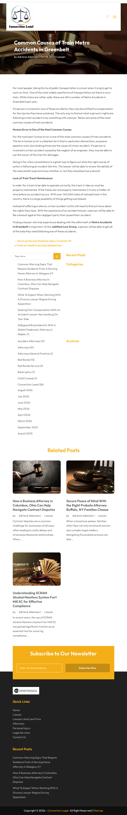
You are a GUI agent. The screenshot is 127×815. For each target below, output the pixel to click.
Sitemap (98, 810)
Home (16, 710)
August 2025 (25, 433)
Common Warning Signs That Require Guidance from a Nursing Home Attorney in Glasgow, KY (37, 269)
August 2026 (25, 390)
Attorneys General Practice (34, 353)
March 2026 (25, 421)
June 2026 (24, 402)
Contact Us (19, 737)
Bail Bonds (24, 359)
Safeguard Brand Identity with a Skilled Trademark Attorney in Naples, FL (37, 329)
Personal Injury (21, 728)
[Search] (57, 256)
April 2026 (24, 414)
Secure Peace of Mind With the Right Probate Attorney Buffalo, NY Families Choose (87, 505)
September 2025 (28, 427)
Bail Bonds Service (28, 365)
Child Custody (26, 378)
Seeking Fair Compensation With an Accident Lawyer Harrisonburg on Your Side (39, 314)
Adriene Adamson (28, 56)
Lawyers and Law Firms (27, 719)
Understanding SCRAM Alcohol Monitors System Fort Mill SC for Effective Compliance (35, 599)
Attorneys (23, 347)
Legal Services (21, 732)
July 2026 (23, 396)
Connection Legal (28, 384)
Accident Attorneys (29, 341)
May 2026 (23, 408)
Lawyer (61, 56)
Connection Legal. (58, 810)
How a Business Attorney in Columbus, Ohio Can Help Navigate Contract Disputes (38, 284)
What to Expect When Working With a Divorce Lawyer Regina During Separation (39, 299)
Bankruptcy (24, 372)
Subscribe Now (87, 668)
